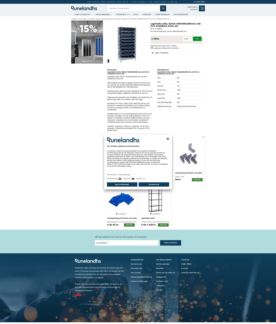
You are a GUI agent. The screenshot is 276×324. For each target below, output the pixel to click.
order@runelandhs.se (190, 273)
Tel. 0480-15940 (199, 2)
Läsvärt (159, 290)
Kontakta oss (136, 264)
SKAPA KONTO (192, 7)
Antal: (186, 39)
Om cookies (136, 273)
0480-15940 (186, 264)
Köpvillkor (160, 268)
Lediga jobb (161, 277)
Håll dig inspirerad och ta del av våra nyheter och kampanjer (121, 237)
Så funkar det (136, 268)
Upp (203, 137)
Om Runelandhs (163, 264)
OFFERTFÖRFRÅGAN (162, 15)
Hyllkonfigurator (181, 15)
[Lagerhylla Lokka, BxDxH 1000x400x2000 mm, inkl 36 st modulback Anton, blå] (126, 42)
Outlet (135, 15)
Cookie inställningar (139, 281)
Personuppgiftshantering (141, 277)
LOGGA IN (193, 10)
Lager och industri (81, 15)
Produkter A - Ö (122, 15)
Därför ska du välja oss (165, 273)
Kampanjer (147, 15)
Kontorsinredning (103, 15)
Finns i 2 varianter (161, 53)
